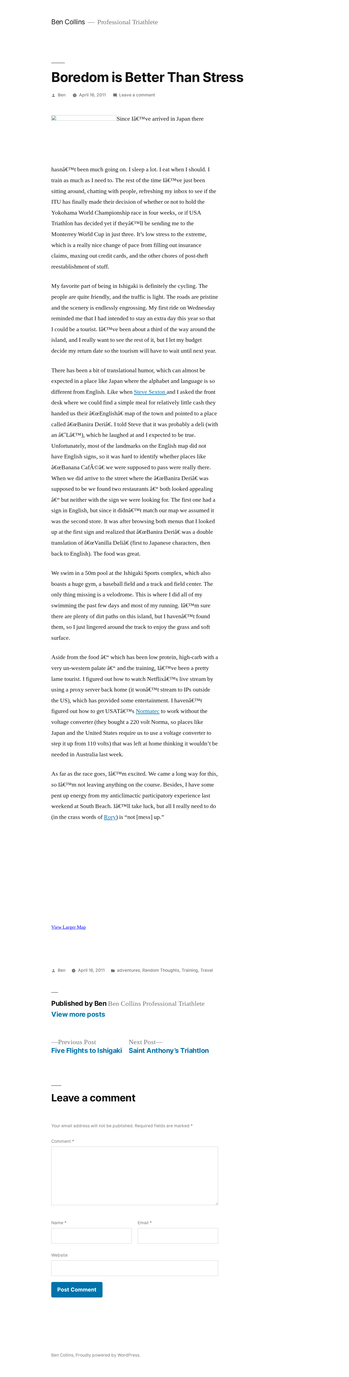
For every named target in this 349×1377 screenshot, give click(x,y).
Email (145, 1222)
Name (59, 1222)
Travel (206, 970)
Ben (61, 95)
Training (190, 970)
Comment (62, 1141)
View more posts (78, 1014)
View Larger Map (68, 927)
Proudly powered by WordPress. (108, 1355)
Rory (110, 817)
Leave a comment (137, 95)
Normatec (148, 711)
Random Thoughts (160, 970)
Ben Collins (68, 22)
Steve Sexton (150, 392)
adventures (128, 970)
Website (59, 1255)
